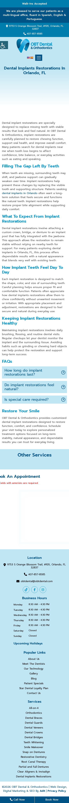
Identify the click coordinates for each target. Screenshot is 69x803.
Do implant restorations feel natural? (29, 387)
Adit (42, 791)
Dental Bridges (34, 737)
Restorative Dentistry (34, 756)
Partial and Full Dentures (34, 766)
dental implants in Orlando (19, 193)
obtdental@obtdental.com (37, 581)
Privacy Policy (57, 791)
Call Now (19, 800)
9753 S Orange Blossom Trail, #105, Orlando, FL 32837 (36, 27)
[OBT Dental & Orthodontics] (34, 46)
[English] (28, 57)
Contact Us (34, 693)
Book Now (51, 800)
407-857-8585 (34, 33)
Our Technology (33, 668)
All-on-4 (34, 708)
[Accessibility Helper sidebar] (4, 45)
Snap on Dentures (34, 752)
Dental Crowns (34, 732)
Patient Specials (33, 683)
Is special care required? (27, 399)
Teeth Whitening (34, 742)
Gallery (33, 673)
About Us (33, 658)
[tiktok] (26, 589)
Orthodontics (34, 712)
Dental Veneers (33, 727)
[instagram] (43, 589)
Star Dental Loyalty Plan (33, 688)
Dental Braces (33, 717)
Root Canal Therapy (33, 761)
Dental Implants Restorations (33, 776)
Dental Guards (34, 722)
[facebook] (34, 589)
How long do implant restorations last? (23, 372)
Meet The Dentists (33, 663)
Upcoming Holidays (28, 643)
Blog (34, 678)
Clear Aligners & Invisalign (33, 771)
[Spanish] (31, 57)
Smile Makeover (33, 747)
